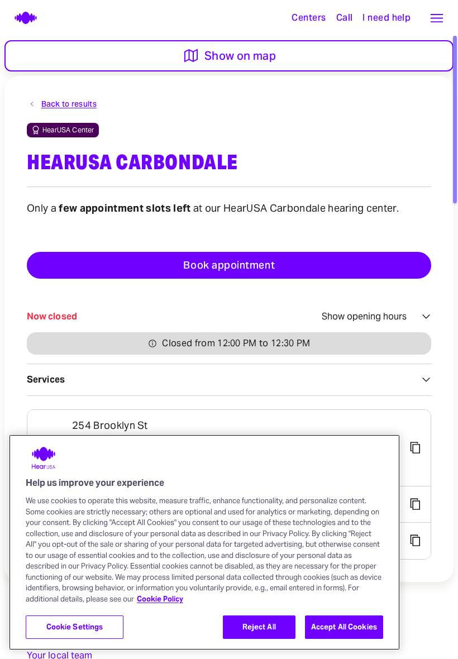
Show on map (240, 56)
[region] (204, 542)
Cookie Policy (160, 599)
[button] (437, 18)
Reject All (259, 627)
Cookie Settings (74, 627)
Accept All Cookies (344, 627)
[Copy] (415, 448)
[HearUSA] (20, 18)
